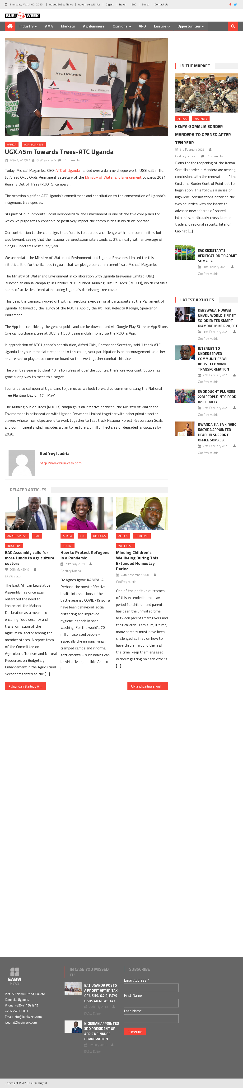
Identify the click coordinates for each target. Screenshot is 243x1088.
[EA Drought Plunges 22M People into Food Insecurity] (185, 396)
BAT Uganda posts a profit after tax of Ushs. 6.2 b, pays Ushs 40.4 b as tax (101, 993)
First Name (133, 995)
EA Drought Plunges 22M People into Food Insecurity (217, 397)
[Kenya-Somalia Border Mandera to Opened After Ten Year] (206, 93)
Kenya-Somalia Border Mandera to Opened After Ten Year (203, 134)
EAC (133, 4)
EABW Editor (13, 576)
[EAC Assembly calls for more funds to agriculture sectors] (31, 513)
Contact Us (161, 4)
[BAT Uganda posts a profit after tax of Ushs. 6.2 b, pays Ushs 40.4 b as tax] (73, 988)
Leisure (160, 26)
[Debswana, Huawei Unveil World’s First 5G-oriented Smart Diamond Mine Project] (185, 314)
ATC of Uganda (68, 170)
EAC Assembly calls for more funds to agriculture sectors (29, 558)
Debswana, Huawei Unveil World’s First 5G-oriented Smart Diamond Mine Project (218, 318)
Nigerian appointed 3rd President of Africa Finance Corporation (101, 1031)
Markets (68, 26)
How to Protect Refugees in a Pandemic (85, 555)
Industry (26, 26)
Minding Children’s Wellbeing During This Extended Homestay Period (137, 560)
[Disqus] (86, 749)
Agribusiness (94, 26)
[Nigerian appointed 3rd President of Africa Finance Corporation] (73, 1026)
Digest (109, 4)
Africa (11, 144)
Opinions (120, 26)
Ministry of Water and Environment (113, 177)
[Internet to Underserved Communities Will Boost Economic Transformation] (185, 352)
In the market (195, 66)
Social (145, 4)
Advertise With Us (89, 4)
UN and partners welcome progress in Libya (149, 686)
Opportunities (189, 26)
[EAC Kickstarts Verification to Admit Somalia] (185, 252)
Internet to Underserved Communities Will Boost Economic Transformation (214, 359)
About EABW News (61, 4)
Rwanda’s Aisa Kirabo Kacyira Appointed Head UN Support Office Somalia (217, 432)
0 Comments (71, 160)
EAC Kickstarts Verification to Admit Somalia (217, 256)
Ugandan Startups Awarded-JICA (28, 686)
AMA (49, 26)
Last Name (133, 1011)
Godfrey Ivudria (46, 160)
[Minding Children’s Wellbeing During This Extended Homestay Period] (142, 513)
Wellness (125, 546)
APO (142, 26)
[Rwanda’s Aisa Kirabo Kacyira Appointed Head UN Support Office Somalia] (185, 429)
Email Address (136, 980)
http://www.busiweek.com (61, 463)
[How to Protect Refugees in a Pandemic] (87, 513)
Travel (122, 4)
